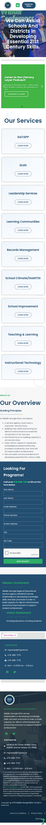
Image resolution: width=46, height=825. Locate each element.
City (5, 532)
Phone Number (11, 515)
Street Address (10, 524)
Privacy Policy (36, 813)
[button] (18, 5)
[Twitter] (14, 672)
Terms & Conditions (18, 813)
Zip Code (8, 541)
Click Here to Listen (16, 94)
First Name (9, 490)
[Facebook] (7, 672)
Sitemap (39, 819)
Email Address (10, 507)
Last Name (9, 498)
